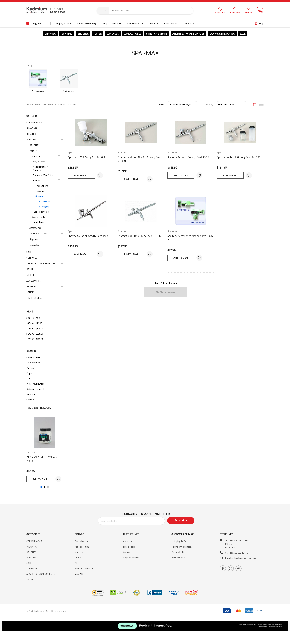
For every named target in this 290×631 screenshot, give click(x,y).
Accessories (38, 90)
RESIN (29, 579)
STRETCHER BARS (156, 33)
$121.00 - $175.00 (34, 328)
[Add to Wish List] (58, 479)
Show (161, 104)
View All (79, 573)
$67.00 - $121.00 (34, 323)
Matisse (30, 367)
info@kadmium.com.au (244, 557)
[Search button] (189, 10)
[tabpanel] (44, 449)
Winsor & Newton (35, 383)
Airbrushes (68, 90)
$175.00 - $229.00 (34, 333)
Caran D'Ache (33, 357)
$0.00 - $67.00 (33, 317)
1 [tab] (41, 487)
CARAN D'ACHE (34, 541)
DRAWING (50, 33)
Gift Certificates (131, 557)
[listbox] (231, 104)
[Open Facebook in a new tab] (223, 568)
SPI (28, 378)
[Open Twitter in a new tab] (238, 568)
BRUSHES (83, 33)
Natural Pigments (35, 389)
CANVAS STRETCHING (222, 33)
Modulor (30, 394)
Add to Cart (39, 479)
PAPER (98, 33)
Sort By (209, 104)
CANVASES (113, 33)
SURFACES (31, 568)
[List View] (261, 104)
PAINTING (66, 33)
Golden (30, 399)
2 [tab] (44, 487)
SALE (243, 33)
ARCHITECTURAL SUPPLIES (188, 33)
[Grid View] (254, 104)
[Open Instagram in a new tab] (231, 568)
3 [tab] (48, 487)
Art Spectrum (33, 362)
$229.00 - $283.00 (34, 339)
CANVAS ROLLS (132, 33)
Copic (29, 373)
